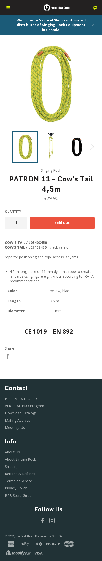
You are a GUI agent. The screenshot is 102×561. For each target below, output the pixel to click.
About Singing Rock (20, 459)
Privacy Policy (16, 488)
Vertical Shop (25, 536)
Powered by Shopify (49, 536)
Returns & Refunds (20, 473)
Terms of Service (18, 481)
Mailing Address (17, 420)
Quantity (13, 212)
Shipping (11, 466)
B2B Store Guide (18, 495)
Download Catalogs (21, 413)
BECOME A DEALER (21, 398)
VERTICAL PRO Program (24, 405)
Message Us (15, 427)
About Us (12, 452)
